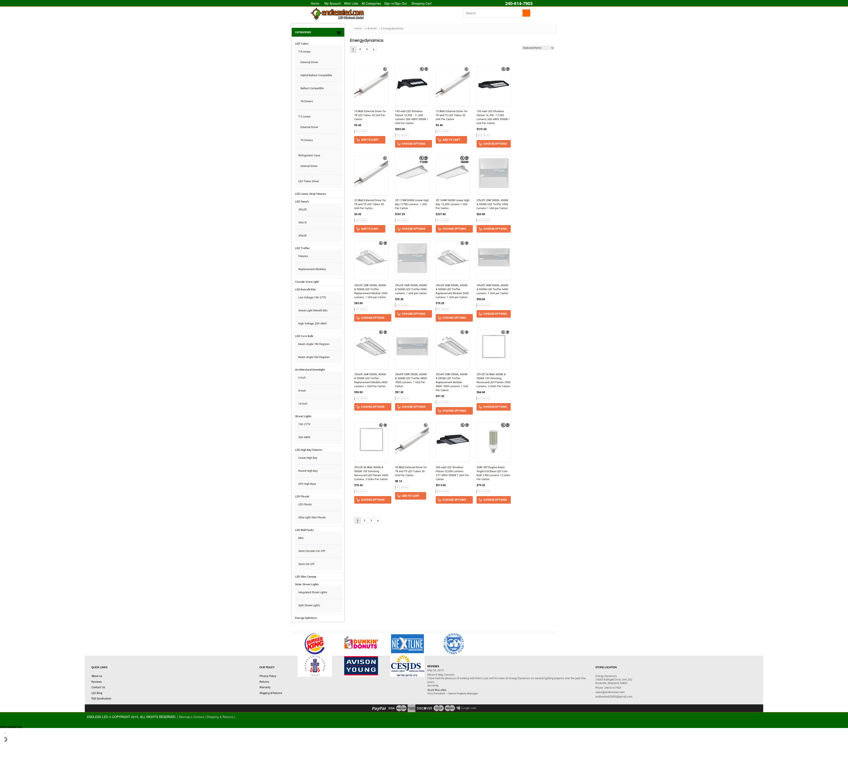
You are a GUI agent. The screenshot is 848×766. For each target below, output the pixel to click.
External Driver (309, 62)
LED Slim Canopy (305, 576)
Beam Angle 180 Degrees (314, 344)
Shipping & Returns (220, 717)
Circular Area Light (307, 281)
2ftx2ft (302, 209)
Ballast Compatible (312, 88)
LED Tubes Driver (308, 181)
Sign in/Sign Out (395, 3)
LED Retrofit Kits (305, 289)
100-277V (304, 424)
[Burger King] (314, 643)
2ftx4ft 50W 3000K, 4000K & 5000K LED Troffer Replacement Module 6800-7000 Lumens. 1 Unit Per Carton (452, 382)
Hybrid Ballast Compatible (316, 75)
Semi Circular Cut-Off (311, 551)
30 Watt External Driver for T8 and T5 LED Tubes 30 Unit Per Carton (411, 471)
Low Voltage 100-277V (312, 297)
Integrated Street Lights (312, 592)
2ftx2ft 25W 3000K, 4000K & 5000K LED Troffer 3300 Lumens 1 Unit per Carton (492, 204)
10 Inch (302, 403)
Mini (300, 538)
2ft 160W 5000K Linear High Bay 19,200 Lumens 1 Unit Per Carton (452, 204)
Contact (199, 717)
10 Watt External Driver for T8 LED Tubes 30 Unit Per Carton (370, 115)
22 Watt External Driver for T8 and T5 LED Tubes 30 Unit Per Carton (370, 204)
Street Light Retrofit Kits (312, 310)
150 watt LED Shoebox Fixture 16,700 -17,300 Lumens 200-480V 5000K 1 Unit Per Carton (493, 117)
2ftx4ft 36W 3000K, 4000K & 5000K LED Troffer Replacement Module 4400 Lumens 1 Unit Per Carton (370, 380)
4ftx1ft (302, 222)
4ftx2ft (302, 235)
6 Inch (302, 377)
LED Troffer (302, 248)
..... (435, 682)
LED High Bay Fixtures (308, 449)
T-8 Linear (304, 51)
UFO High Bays (307, 483)
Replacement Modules (312, 269)
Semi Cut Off (306, 564)
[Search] (526, 13)
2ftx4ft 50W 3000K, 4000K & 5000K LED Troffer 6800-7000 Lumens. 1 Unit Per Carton (411, 380)
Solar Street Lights (307, 584)
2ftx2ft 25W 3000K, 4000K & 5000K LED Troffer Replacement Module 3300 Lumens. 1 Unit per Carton (370, 291)
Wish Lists (351, 3)
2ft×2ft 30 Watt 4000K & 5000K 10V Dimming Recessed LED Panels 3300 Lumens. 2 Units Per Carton (494, 380)
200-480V (304, 437)
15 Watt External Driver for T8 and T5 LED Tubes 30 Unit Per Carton (452, 115)
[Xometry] (407, 643)
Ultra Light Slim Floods (312, 517)
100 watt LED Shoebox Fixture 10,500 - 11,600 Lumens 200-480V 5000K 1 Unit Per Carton (411, 117)
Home (315, 3)
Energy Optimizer (306, 618)
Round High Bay (308, 470)
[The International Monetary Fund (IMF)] (453, 643)
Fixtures (303, 256)
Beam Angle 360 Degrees (314, 357)
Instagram (8, 746)
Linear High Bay (307, 457)
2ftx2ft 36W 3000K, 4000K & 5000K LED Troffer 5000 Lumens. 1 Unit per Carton (411, 289)
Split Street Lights (309, 605)
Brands (372, 28)
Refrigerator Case (309, 155)
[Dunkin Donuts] (361, 643)
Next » (373, 49)
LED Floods (302, 496)
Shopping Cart (421, 3)
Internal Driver (309, 166)
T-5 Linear (304, 116)
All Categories (371, 3)
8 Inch (302, 390)
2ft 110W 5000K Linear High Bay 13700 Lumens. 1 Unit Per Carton (412, 204)
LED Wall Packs (304, 530)
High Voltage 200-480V (312, 323)
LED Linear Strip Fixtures (310, 193)
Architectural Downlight (310, 369)
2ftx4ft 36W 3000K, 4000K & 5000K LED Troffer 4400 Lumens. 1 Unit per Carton (492, 289)
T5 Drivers (307, 140)
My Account (332, 3)
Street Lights (303, 416)
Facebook (8, 737)
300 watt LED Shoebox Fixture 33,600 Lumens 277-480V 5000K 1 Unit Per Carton (452, 473)
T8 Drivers (307, 101)
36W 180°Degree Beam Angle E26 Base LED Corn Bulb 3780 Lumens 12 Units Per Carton (493, 473)
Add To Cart (370, 139)
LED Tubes (302, 43)
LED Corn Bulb (304, 336)
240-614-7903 (518, 3)
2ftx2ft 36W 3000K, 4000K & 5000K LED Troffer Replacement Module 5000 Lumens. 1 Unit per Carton (452, 291)
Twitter (8, 755)
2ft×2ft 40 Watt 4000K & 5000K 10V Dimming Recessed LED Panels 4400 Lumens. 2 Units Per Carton (371, 473)
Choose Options (413, 143)
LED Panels (302, 201)
